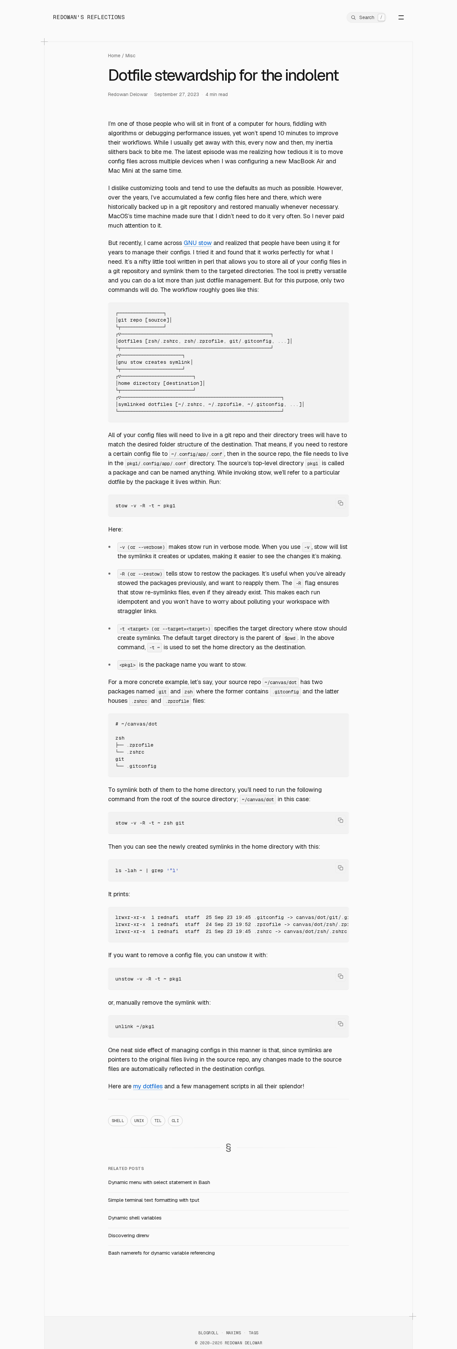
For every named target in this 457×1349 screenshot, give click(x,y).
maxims (233, 1333)
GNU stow (198, 243)
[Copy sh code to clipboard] (340, 503)
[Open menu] (396, 17)
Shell (118, 1120)
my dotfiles (148, 1086)
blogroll (208, 1333)
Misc (130, 56)
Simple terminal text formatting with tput (153, 1200)
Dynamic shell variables (135, 1217)
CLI (175, 1120)
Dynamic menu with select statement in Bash (159, 1182)
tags (254, 1333)
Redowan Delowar (128, 94)
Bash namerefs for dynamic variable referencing (161, 1253)
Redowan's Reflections (88, 17)
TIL (158, 1120)
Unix (139, 1120)
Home (114, 56)
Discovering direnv (128, 1235)
